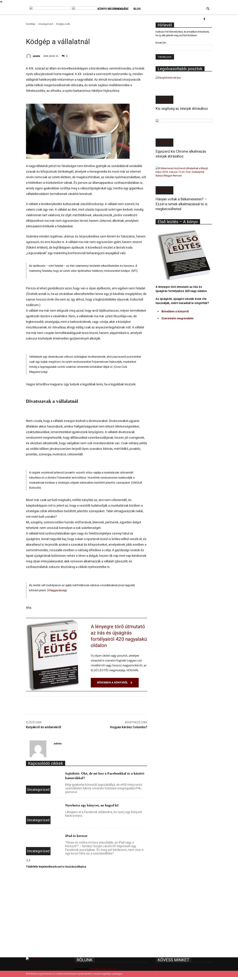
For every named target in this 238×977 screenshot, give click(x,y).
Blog (137, 8)
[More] (143, 55)
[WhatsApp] (135, 55)
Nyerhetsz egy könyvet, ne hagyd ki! (92, 805)
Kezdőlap (30, 23)
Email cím (161, 42)
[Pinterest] (127, 55)
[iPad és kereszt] (44, 844)
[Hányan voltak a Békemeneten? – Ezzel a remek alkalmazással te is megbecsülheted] (184, 180)
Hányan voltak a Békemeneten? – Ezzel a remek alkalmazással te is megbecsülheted (181, 204)
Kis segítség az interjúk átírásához (182, 108)
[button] (208, 9)
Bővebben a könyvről (175, 311)
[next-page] (29, 860)
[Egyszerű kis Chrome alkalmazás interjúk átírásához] (184, 133)
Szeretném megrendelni (177, 318)
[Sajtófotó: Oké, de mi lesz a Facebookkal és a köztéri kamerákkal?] (44, 781)
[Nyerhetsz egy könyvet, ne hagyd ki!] (44, 813)
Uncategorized (45, 23)
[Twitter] (119, 55)
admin (36, 56)
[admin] (29, 56)
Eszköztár (164, 100)
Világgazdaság (57, 590)
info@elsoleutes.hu (103, 968)
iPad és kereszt (76, 836)
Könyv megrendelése (113, 8)
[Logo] (50, 8)
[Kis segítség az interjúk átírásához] (184, 90)
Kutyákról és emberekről (43, 727)
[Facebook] (204, 19)
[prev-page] (27, 860)
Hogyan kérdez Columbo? (128, 727)
